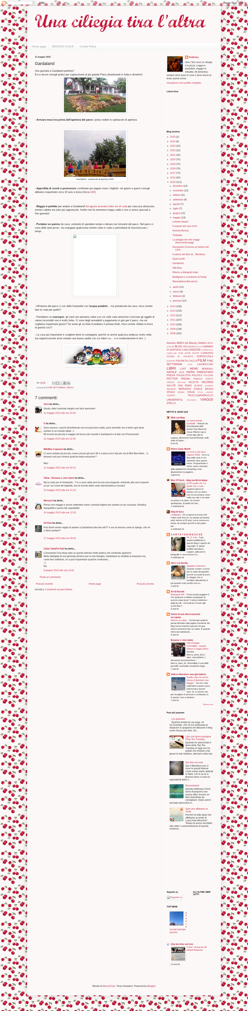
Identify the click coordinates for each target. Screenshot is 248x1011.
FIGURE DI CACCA (186, 360)
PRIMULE (197, 379)
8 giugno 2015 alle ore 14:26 (59, 570)
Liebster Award (180, 221)
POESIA (171, 375)
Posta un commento (50, 577)
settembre (178, 199)
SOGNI (180, 392)
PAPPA (190, 372)
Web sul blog (178, 417)
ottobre (177, 195)
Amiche (171, 342)
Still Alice (177, 268)
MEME (194, 368)
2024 (173, 141)
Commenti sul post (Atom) (58, 589)
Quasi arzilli (178, 258)
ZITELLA (171, 403)
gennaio (177, 300)
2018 (173, 168)
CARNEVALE (207, 350)
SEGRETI (171, 389)
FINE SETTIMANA (56, 387)
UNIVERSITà (175, 399)
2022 (173, 150)
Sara (46, 404)
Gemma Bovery (180, 230)
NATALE (172, 372)
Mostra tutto (208, 704)
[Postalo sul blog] (57, 383)
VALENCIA (191, 400)
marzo (176, 291)
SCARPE (198, 385)
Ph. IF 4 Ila (192, 537)
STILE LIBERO (205, 392)
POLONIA (208, 375)
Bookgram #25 (178, 594)
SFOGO (171, 392)
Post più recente (44, 584)
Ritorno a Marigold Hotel (185, 272)
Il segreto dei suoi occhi (184, 226)
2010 (173, 324)
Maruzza (48, 500)
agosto (177, 204)
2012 (173, 315)
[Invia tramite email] (54, 383)
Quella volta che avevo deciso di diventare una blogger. (197, 680)
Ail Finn (48, 523)
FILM (201, 360)
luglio (176, 208)
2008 (173, 333)
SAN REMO (185, 385)
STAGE (191, 392)
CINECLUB (172, 353)
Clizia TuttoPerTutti (54, 548)
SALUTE (171, 385)
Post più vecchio (145, 584)
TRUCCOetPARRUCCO (200, 395)
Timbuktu (177, 235)
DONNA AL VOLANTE (180, 356)
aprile (176, 287)
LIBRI (171, 368)
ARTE (210, 343)
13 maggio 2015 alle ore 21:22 (60, 490)
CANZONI (194, 349)
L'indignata (176, 515)
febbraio (177, 296)
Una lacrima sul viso (182, 944)
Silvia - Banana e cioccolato (59, 478)
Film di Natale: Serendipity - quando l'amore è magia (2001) (198, 646)
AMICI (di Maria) (187, 342)
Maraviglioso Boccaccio (184, 281)
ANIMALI (202, 343)
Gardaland (178, 263)
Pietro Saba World (180, 449)
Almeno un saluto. (179, 620)
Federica (194, 57)
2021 (173, 155)
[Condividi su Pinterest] (69, 383)
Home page (39, 46)
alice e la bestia (179, 563)
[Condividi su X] (61, 383)
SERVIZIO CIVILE (63, 46)
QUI (92, 192)
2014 (173, 306)
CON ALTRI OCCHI (188, 353)
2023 (173, 146)
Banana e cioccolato (182, 640)
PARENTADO (205, 372)
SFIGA (209, 388)
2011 (173, 320)
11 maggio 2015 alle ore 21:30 (60, 438)
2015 (173, 182)
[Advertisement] (178, 861)
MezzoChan (108, 986)
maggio (177, 217)
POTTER (172, 378)
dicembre (178, 186)
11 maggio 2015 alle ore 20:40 (60, 413)
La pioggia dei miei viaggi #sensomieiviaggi (186, 241)
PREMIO (185, 378)
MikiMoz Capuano (53, 449)
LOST (183, 368)
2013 (173, 310)
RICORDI (207, 382)
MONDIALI (207, 368)
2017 (173, 173)
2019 (173, 164)
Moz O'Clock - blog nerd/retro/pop (189, 480)
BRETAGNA (189, 346)
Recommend (192, 785)
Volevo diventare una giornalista (188, 674)
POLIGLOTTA (184, 375)
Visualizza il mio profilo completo (184, 83)
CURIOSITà (207, 353)
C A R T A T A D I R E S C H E (186, 534)
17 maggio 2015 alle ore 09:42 (60, 538)
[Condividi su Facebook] (65, 383)
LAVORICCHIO (205, 364)
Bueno (198, 347)
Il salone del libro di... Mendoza (188, 254)
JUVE (189, 364)
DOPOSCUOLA (205, 356)
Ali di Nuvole (177, 591)
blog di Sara (177, 511)
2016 (173, 177)
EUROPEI (171, 361)
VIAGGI (70, 387)
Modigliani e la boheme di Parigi (189, 277)
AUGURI (170, 347)
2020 (173, 159)
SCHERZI (209, 386)
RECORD (181, 382)
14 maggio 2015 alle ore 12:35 (60, 512)
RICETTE (194, 382)
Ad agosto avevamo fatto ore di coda (106, 206)
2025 (173, 136)
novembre (178, 190)
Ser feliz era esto (194, 762)
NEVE (181, 372)
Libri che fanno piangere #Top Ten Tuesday (198, 738)
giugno (177, 213)
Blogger (151, 986)
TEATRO (171, 395)
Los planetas (178, 719)
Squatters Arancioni (196, 566)
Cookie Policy (88, 46)
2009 (173, 329)
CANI (185, 349)
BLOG (178, 346)
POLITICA (197, 375)
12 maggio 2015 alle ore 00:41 (60, 467)
